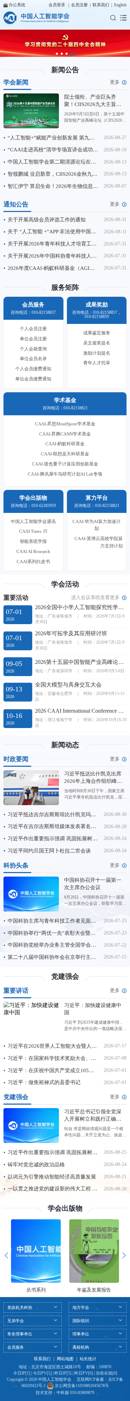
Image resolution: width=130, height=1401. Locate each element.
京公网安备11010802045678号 (81, 1385)
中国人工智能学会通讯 (33, 521)
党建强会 (65, 976)
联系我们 (101, 4)
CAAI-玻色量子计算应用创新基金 (65, 464)
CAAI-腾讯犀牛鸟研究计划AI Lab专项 (65, 474)
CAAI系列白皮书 (33, 561)
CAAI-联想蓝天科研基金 (65, 453)
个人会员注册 (33, 328)
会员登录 (57, 4)
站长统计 (88, 1358)
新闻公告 (65, 70)
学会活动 (65, 584)
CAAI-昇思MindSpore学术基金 (65, 423)
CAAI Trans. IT (33, 531)
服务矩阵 (65, 287)
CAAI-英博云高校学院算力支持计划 (99, 542)
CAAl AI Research (33, 551)
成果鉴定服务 (96, 332)
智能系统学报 (33, 541)
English (120, 4)
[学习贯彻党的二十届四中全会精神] (65, 43)
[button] (57, 54)
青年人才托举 (96, 362)
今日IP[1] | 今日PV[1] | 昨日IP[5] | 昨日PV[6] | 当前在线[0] (65, 1373)
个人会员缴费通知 (33, 368)
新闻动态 (65, 745)
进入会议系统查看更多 (95, 597)
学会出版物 (65, 1208)
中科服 (63, 1392)
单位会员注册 (33, 338)
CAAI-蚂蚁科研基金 (65, 443)
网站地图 (65, 1358)
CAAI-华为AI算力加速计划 (96, 525)
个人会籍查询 (33, 348)
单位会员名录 (33, 358)
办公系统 (17, 4)
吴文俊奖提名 (96, 343)
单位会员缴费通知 (33, 378)
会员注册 (79, 4)
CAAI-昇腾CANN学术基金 (65, 434)
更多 (115, 82)
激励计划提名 (96, 353)
